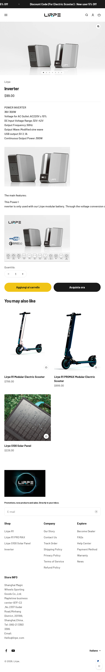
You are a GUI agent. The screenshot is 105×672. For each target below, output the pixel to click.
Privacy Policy (52, 555)
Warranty (82, 555)
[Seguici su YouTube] (13, 651)
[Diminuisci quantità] (8, 274)
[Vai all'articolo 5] (55, 72)
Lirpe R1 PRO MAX (14, 537)
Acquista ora (77, 287)
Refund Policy (52, 567)
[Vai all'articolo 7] (61, 72)
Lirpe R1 (9, 531)
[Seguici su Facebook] (6, 651)
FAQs (80, 537)
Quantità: (9, 267)
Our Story (49, 531)
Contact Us (50, 537)
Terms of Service (54, 561)
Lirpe (7, 81)
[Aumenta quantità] (23, 274)
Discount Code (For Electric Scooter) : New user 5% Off (57, 4)
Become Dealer (86, 531)
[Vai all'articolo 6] (58, 72)
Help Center (84, 543)
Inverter (9, 549)
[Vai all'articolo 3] (49, 72)
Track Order (50, 543)
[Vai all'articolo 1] (43, 72)
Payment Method (87, 549)
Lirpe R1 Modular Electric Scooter (24, 376)
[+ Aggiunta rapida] (46, 367)
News (80, 561)
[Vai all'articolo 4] (52, 72)
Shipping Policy (53, 549)
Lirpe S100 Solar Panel (17, 445)
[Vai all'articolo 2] (46, 72)
